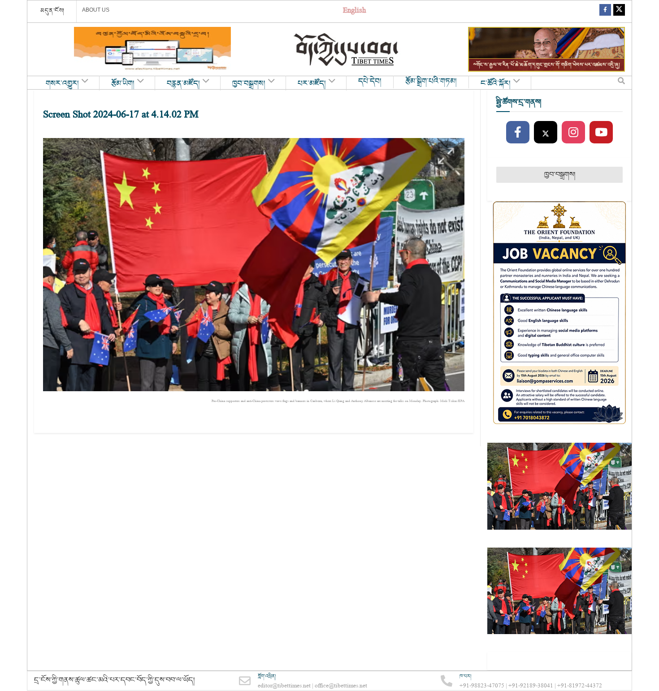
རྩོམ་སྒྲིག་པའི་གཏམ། (431, 81)
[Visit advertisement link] (152, 49)
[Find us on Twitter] (619, 11)
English (354, 11)
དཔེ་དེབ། (370, 81)
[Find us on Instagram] (573, 132)
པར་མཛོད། (312, 84)
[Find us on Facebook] (605, 11)
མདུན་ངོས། (52, 10)
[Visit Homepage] (347, 49)
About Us (95, 10)
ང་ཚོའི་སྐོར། (496, 84)
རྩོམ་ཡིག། (122, 84)
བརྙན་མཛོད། (183, 84)
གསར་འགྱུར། (62, 84)
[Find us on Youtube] (601, 132)
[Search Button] (621, 83)
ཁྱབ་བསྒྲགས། (248, 84)
